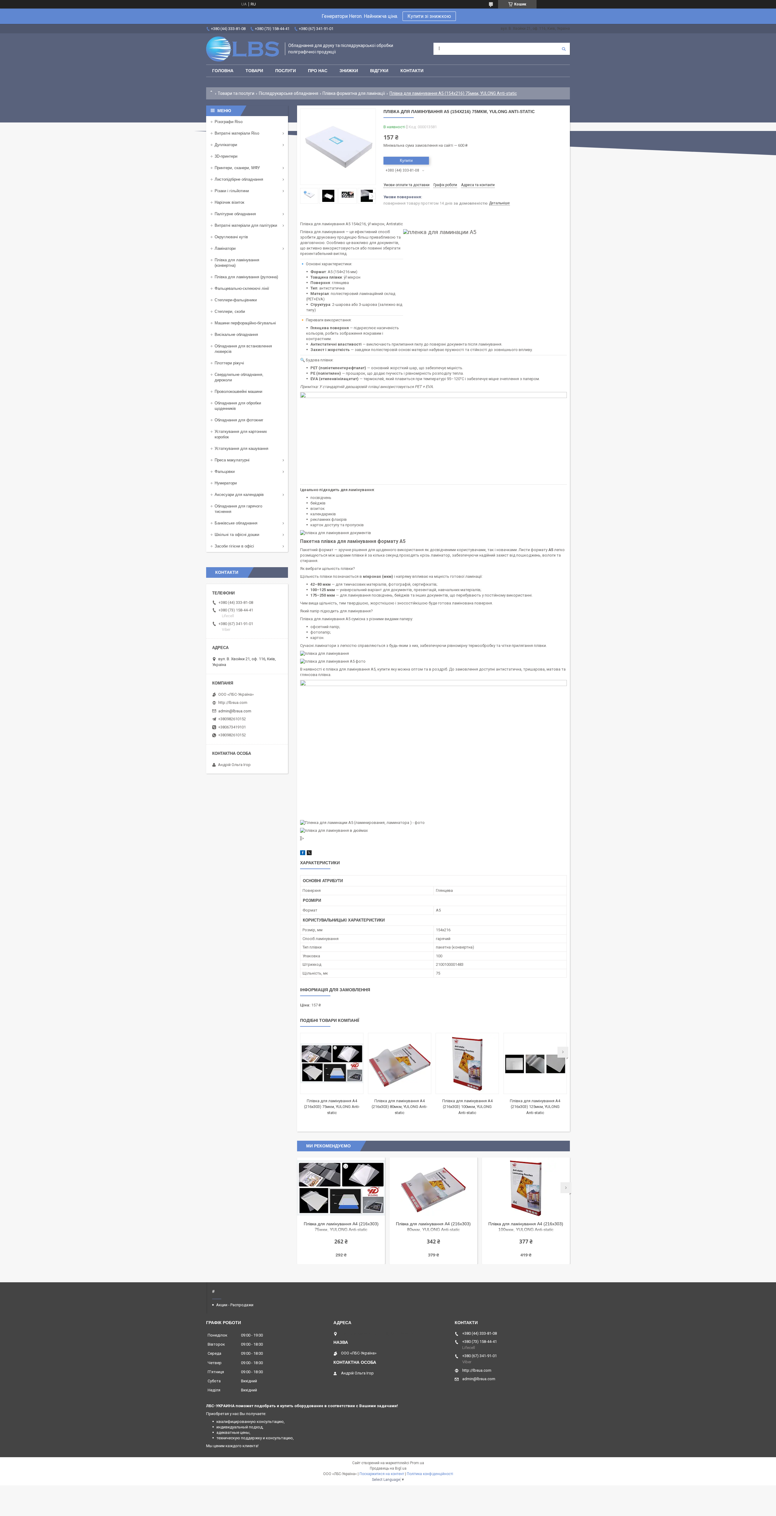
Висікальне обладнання (236, 334)
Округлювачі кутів (231, 237)
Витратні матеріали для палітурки (246, 225)
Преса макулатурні (232, 460)
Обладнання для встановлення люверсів (243, 349)
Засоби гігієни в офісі (234, 546)
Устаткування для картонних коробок (241, 434)
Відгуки (379, 70)
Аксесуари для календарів (239, 494)
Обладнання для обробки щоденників (238, 406)
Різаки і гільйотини (232, 191)
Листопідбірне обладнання (239, 179)
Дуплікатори (226, 144)
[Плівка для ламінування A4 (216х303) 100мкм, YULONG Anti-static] (467, 1063)
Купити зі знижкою (429, 16)
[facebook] (302, 854)
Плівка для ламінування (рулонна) (246, 277)
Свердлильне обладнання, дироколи (239, 377)
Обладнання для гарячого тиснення (238, 509)
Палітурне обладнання (235, 214)
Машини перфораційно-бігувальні (245, 323)
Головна (222, 70)
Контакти (411, 70)
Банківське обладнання (236, 523)
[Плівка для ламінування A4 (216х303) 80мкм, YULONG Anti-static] (399, 1063)
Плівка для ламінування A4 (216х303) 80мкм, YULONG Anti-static (399, 1107)
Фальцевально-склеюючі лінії (242, 288)
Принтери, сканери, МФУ (237, 168)
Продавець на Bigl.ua (388, 1468)
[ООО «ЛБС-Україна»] (242, 49)
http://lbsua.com (232, 702)
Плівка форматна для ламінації (354, 93)
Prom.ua (417, 1463)
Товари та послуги (236, 93)
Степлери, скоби (230, 311)
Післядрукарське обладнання (288, 93)
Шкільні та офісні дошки (237, 534)
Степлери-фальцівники (236, 300)
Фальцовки (225, 471)
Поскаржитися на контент (382, 1474)
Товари (254, 70)
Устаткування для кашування (241, 448)
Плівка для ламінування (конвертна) (237, 263)
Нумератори (226, 483)
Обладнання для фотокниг (239, 420)
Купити (406, 160)
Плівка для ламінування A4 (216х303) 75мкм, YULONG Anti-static (332, 1107)
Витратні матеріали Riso (237, 133)
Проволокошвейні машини (238, 391)
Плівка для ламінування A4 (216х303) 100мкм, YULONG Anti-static (467, 1107)
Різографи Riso (228, 121)
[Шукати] (564, 49)
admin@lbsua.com (234, 711)
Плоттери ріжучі (229, 363)
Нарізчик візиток (229, 202)
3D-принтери (226, 156)
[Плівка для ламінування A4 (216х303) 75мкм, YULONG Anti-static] (331, 1063)
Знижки (349, 70)
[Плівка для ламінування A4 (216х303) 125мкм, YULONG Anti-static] (535, 1063)
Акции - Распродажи (234, 1305)
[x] (309, 854)
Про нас (317, 70)
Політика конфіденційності (430, 1474)
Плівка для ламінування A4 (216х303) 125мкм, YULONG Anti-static (535, 1107)
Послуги (285, 70)
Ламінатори (225, 248)
